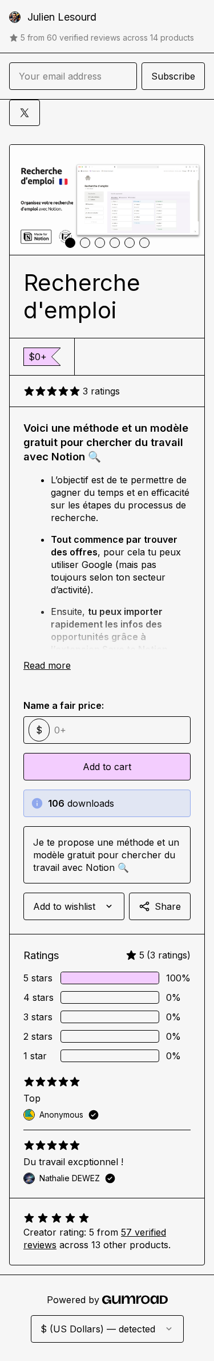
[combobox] (73, 906)
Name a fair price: (63, 705)
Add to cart (107, 766)
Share (168, 906)
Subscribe (173, 76)
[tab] (70, 243)
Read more (47, 665)
